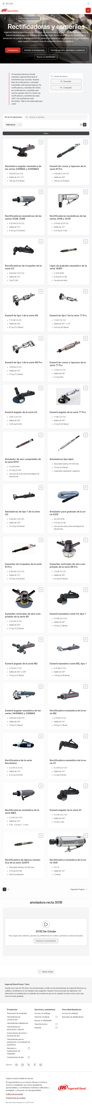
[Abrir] (88, 10)
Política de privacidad (14, 1094)
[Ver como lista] (81, 124)
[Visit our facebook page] (35, 1065)
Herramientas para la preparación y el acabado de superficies (18, 1042)
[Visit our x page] (28, 1065)
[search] (88, 3)
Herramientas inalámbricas (17, 1023)
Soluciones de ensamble (17, 1013)
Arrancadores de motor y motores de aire (17, 1034)
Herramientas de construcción (13, 1018)
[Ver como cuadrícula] (84, 124)
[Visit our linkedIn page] (41, 1065)
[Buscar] (26, 117)
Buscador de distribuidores (72, 1017)
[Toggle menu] (41, 142)
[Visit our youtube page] (16, 1065)
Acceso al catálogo (42, 1013)
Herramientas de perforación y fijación (15, 1028)
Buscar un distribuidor (43, 1020)
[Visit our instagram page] (22, 1065)
